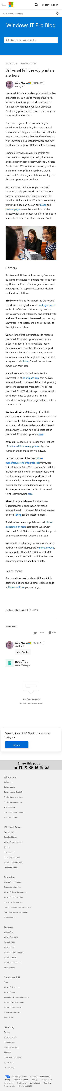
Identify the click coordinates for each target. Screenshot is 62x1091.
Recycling (47, 1083)
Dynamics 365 (9, 942)
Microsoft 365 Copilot (12, 962)
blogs (43, 204)
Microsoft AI (8, 932)
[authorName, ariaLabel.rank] (10, 85)
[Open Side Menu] (4, 4)
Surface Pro (8, 782)
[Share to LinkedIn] (15, 767)
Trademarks (21, 1083)
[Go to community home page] (11, 4)
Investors (7, 1052)
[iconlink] (10, 663)
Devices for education (12, 887)
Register (45, 4)
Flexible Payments (11, 867)
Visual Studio (9, 1017)
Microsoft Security (11, 937)
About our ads (9, 1086)
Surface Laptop (9, 787)
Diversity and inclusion (12, 1057)
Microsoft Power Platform (13, 952)
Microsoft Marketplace (12, 1007)
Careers (7, 1032)
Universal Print (16, 587)
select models (46, 547)
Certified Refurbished (12, 857)
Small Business (9, 967)
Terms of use (8, 1083)
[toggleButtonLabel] (57, 13)
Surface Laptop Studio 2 (13, 792)
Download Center (10, 837)
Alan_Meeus (21, 82)
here (30, 493)
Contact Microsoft (21, 1079)
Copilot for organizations (13, 797)
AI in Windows (9, 807)
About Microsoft (10, 1037)
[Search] (36, 5)
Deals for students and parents (16, 912)
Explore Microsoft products (14, 812)
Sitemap (7, 1079)
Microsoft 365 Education (13, 897)
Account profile (9, 832)
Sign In (54, 4)
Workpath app (31, 377)
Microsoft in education (12, 882)
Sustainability (9, 1067)
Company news (9, 1042)
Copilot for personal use (13, 802)
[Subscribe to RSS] (41, 767)
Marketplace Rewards (12, 1012)
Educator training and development (17, 907)
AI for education (10, 917)
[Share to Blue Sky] (36, 767)
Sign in (17, 744)
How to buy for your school (14, 902)
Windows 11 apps (10, 817)
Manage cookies (47, 1079)
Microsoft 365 (9, 947)
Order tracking (9, 852)
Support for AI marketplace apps (16, 997)
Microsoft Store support (13, 842)
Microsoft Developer (12, 987)
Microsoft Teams (10, 957)
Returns (7, 847)
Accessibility (8, 1062)
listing (26, 361)
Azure (6, 982)
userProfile (23, 651)
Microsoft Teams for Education (15, 892)
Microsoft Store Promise (13, 862)
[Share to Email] (46, 767)
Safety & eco (35, 1083)
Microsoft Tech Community (14, 1002)
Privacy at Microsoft (11, 1047)
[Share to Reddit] (31, 767)
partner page (13, 209)
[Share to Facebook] (20, 767)
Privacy (34, 1079)
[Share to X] (26, 767)
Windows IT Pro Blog (14, 13)
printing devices (46, 305)
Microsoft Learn (10, 992)
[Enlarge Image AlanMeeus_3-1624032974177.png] (31, 243)
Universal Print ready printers (24, 446)
